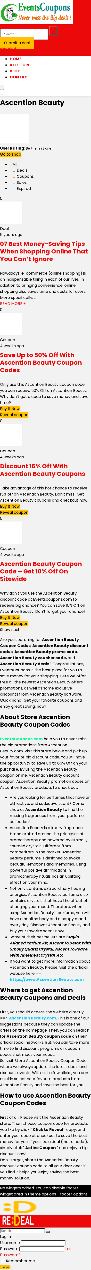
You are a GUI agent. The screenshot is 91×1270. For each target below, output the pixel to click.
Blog (15, 71)
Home (16, 59)
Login (5, 1267)
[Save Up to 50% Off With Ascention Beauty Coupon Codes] (11, 333)
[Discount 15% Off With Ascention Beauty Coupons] (11, 445)
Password (9, 1249)
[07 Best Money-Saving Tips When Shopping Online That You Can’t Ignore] (11, 222)
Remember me (20, 1261)
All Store (20, 65)
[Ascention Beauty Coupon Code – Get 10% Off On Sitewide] (11, 542)
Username (10, 1242)
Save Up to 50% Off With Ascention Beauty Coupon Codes (41, 362)
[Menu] (2, 87)
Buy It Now (10, 409)
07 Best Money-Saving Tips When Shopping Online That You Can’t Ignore (44, 251)
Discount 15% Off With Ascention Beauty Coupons (42, 470)
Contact (20, 77)
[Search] (53, 31)
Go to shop (10, 154)
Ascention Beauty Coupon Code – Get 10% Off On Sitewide (41, 571)
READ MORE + (13, 303)
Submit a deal (17, 43)
